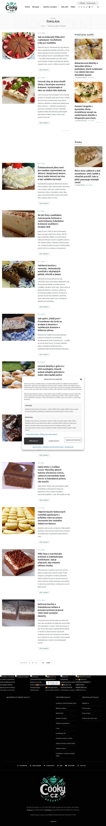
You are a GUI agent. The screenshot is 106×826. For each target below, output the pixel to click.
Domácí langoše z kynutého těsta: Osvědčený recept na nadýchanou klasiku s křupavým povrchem (86, 112)
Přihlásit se (85, 703)
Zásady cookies (37, 447)
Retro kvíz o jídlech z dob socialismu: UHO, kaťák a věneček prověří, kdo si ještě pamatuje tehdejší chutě (87, 176)
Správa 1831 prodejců (32, 434)
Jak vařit (64, 7)
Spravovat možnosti (73, 440)
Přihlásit (82, 3)
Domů (27, 7)
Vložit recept (91, 3)
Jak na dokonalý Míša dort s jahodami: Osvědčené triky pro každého (51, 39)
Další (48, 663)
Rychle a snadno (50, 7)
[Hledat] (97, 7)
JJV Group (48, 810)
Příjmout (33, 441)
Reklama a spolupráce (63, 723)
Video (73, 7)
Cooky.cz (29, 810)
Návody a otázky (61, 708)
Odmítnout (54, 441)
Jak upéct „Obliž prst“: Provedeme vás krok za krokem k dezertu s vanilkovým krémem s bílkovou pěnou (50, 324)
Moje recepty (86, 713)
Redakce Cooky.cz (61, 718)
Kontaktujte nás (69, 447)
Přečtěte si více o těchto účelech (48, 434)
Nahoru (53, 821)
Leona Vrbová (80, 185)
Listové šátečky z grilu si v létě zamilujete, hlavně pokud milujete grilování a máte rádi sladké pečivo (51, 370)
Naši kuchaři (59, 713)
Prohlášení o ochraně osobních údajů (53, 447)
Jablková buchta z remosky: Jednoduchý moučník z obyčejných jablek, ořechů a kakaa (49, 270)
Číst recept (44, 70)
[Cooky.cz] (11, 7)
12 (43, 663)
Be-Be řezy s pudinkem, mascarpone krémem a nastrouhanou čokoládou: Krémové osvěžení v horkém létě (51, 221)
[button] (81, 379)
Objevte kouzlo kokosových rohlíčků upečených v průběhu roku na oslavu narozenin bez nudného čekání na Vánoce (51, 517)
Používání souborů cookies (64, 738)
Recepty (35, 7)
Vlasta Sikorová (81, 77)
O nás (57, 728)
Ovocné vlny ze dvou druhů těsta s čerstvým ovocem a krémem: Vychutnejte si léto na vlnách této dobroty (52, 86)
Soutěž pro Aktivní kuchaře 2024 (66, 703)
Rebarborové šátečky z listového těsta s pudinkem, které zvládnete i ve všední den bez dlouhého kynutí (88, 69)
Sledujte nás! (54, 683)
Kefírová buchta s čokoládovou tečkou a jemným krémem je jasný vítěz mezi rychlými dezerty (50, 610)
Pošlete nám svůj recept (89, 718)
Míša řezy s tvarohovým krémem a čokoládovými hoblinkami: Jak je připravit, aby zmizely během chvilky (50, 559)
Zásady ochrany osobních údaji (65, 743)
